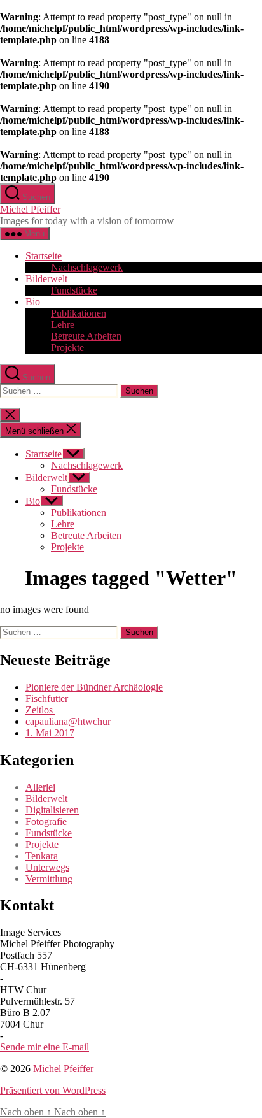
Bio (32, 301)
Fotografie (46, 821)
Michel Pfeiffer (30, 209)
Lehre (62, 324)
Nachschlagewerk (87, 267)
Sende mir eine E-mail (44, 1047)
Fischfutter (46, 698)
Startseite (43, 255)
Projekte (67, 347)
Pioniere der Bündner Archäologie (94, 687)
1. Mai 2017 (49, 732)
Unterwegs (47, 867)
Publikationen (78, 313)
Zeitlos (40, 710)
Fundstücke (74, 290)
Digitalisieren (52, 810)
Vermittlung (48, 878)
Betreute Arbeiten (86, 336)
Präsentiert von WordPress (53, 1090)
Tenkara (41, 855)
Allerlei (40, 787)
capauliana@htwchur (68, 721)
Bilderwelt (46, 278)
